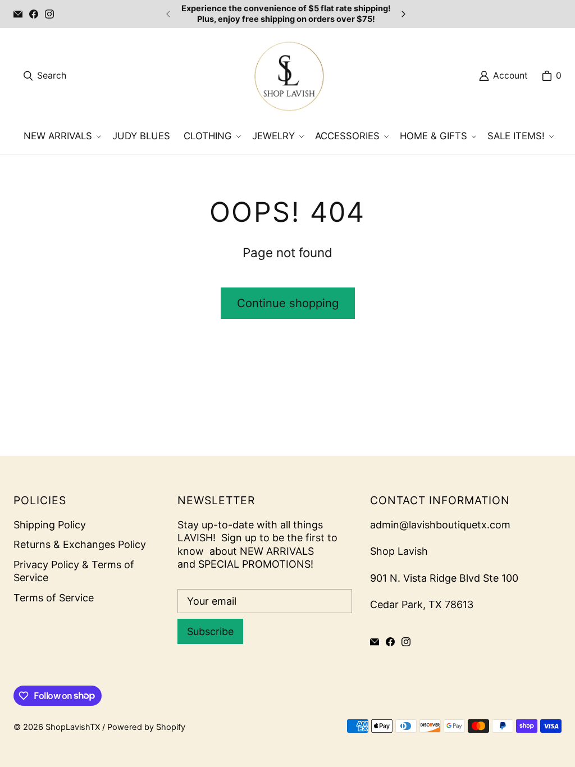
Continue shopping (288, 303)
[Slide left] (168, 14)
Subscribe (210, 631)
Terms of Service (53, 598)
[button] (61, 136)
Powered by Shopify (146, 727)
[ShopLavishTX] (288, 75)
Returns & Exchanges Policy (79, 544)
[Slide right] (403, 14)
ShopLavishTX (72, 727)
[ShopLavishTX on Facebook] (34, 14)
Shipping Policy (49, 525)
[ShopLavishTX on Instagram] (49, 14)
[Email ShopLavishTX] (18, 14)
